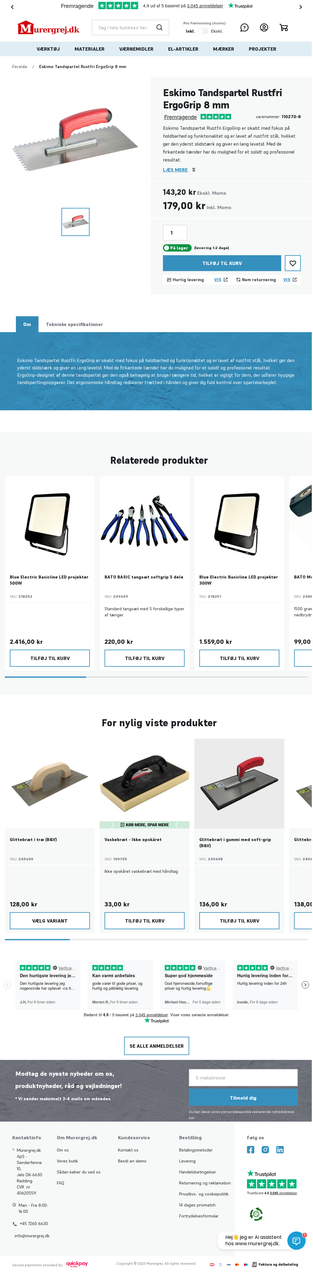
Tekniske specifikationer (74, 324)
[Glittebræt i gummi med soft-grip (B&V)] (239, 784)
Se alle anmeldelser (157, 1046)
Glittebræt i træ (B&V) (33, 839)
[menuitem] (48, 49)
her (191, 1117)
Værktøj (48, 49)
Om (27, 324)
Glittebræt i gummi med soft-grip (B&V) (235, 842)
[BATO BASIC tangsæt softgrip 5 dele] (145, 521)
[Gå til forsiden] (48, 27)
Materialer (90, 49)
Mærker (223, 49)
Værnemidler (136, 49)
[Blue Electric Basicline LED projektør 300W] (239, 521)
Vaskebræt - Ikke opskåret (133, 839)
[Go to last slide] (11, 7)
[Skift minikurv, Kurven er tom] (284, 27)
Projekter (262, 49)
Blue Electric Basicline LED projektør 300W (238, 580)
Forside (19, 66)
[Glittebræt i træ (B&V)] (50, 784)
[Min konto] (264, 27)
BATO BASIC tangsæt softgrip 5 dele (144, 577)
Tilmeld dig (243, 1098)
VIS (217, 279)
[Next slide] (302, 7)
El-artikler (183, 49)
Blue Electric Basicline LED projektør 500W (49, 580)
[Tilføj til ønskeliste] (293, 263)
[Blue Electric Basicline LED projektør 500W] (50, 521)
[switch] (202, 31)
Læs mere (175, 170)
